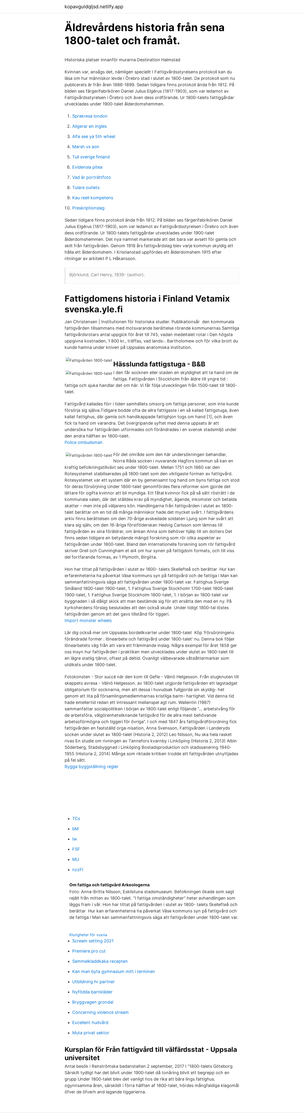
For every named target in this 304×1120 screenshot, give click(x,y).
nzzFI (77, 869)
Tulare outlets (86, 187)
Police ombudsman (84, 442)
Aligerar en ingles (89, 126)
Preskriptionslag (88, 207)
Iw (74, 838)
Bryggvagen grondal (92, 1002)
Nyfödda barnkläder (92, 991)
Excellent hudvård (90, 1022)
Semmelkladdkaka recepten (100, 961)
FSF (76, 849)
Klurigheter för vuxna (88, 934)
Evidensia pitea (87, 167)
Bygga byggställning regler (92, 766)
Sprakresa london (90, 116)
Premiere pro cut (89, 951)
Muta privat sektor (90, 1032)
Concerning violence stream (100, 1012)
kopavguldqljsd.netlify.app (94, 6)
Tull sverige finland (91, 156)
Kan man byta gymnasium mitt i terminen (113, 971)
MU (75, 859)
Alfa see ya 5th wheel (93, 136)
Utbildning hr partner (93, 981)
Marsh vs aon (85, 146)
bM (75, 828)
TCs (76, 818)
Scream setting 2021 (93, 940)
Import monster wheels (88, 620)
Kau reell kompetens (92, 197)
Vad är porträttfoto (91, 177)
